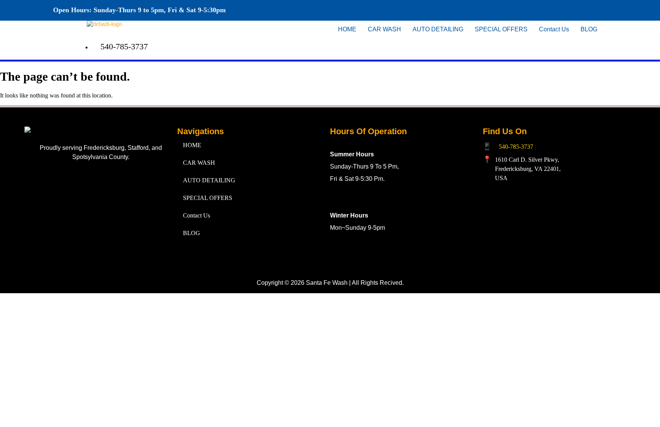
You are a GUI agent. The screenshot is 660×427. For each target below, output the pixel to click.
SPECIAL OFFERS (501, 29)
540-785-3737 (516, 146)
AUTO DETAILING (437, 29)
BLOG (589, 29)
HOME (347, 29)
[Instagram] (538, 9)
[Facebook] (516, 9)
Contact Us (554, 29)
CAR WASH (384, 29)
